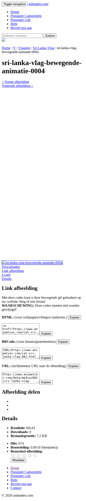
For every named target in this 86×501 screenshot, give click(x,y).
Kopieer (74, 317)
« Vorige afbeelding (15, 82)
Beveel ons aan (21, 28)
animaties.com (38, 4)
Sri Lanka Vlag (43, 48)
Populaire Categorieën (26, 16)
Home (15, 12)
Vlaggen (24, 48)
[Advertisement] (43, 131)
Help (14, 24)
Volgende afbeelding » (17, 86)
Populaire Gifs (21, 20)
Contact (16, 488)
